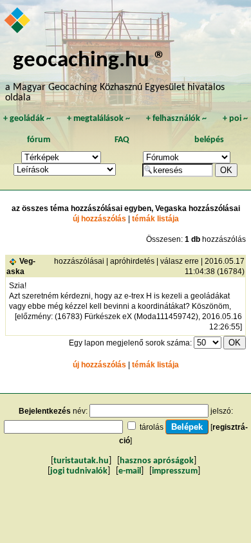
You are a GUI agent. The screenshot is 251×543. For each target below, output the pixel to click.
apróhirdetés (132, 261)
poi (235, 119)
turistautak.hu (81, 461)
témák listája (155, 218)
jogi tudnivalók (78, 471)
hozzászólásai (79, 261)
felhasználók (176, 119)
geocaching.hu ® (89, 61)
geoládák (27, 119)
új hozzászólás (99, 218)
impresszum (175, 471)
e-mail (129, 471)
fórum (38, 140)
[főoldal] (18, 21)
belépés (209, 140)
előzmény (34, 316)
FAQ (122, 140)
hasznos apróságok (157, 461)
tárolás (151, 427)
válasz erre (179, 261)
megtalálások (98, 119)
